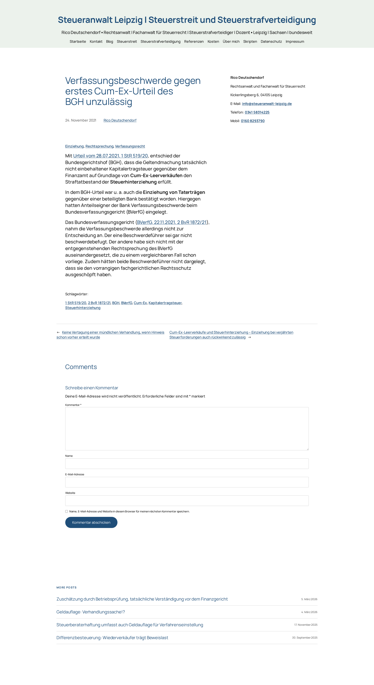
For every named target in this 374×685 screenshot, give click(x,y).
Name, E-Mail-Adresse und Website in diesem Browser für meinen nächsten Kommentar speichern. (129, 511)
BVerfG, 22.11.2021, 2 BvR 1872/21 (171, 222)
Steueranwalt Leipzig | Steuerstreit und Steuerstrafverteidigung (187, 19)
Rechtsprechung (100, 146)
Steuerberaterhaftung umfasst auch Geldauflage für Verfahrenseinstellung (129, 624)
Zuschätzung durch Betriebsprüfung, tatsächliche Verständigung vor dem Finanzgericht (142, 599)
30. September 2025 (305, 637)
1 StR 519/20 (75, 302)
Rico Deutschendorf (120, 120)
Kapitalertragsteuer (165, 302)
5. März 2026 (309, 599)
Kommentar (73, 405)
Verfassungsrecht (130, 146)
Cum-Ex (140, 302)
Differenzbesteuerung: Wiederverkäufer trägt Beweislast (112, 637)
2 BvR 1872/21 (99, 302)
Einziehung (74, 146)
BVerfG (126, 302)
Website (70, 493)
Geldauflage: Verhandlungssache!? (90, 612)
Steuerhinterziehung (83, 307)
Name (69, 456)
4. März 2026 (309, 612)
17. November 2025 (306, 624)
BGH (115, 302)
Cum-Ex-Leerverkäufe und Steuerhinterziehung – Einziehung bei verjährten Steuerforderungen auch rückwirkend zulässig (231, 334)
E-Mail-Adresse (74, 474)
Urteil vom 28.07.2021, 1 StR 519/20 (110, 155)
